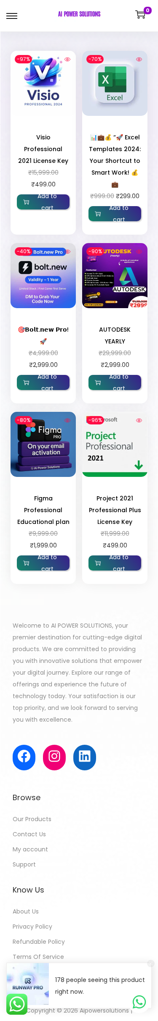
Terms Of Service (38, 957)
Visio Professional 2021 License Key (43, 149)
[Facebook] (24, 756)
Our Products (32, 819)
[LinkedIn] (84, 756)
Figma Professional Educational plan (43, 510)
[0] (140, 14)
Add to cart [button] (47, 201)
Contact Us (29, 834)
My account (30, 849)
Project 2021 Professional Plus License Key (115, 510)
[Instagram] (54, 756)
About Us (26, 911)
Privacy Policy (32, 926)
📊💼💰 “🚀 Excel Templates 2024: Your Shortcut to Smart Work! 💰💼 (115, 160)
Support (24, 864)
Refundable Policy (39, 941)
